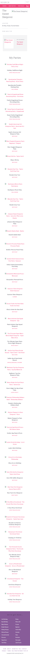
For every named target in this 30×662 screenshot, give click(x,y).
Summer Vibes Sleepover (14, 294)
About (9, 648)
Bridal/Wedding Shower (15, 362)
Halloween (15, 89)
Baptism (18, 627)
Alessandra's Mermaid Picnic (14, 279)
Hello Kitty (18, 629)
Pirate (17, 619)
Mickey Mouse (5, 629)
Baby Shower (5, 624)
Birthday (14, 136)
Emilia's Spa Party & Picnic (14, 433)
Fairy (17, 634)
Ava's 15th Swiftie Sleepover (15, 478)
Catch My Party (15, 1)
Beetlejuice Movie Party (15, 190)
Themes (4, 6)
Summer (15, 296)
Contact (24, 648)
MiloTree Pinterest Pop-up (20, 650)
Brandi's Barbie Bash (15, 235)
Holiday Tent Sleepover (15, 599)
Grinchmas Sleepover (14, 584)
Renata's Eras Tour (14, 175)
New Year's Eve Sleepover (14, 493)
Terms (9, 650)
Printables (21, 6)
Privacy (4, 650)
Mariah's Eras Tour (14, 205)
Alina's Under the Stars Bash (14, 309)
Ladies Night (14, 392)
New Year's (15, 495)
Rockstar (18, 637)
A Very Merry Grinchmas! (15, 508)
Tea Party (4, 642)
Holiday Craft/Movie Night (14, 70)
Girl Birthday (5, 619)
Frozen (17, 624)
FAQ (20, 648)
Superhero (4, 640)
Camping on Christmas (14, 538)
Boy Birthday (5, 621)
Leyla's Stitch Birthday (14, 448)
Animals (17, 632)
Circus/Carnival (5, 634)
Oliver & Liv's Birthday (14, 463)
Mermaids (18, 640)
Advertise (15, 648)
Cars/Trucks (18, 642)
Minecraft (18, 621)
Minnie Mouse (5, 632)
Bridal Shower (5, 627)
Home (4, 648)
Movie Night (14, 345)
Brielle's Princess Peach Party (14, 249)
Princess (4, 637)
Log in (27, 1)
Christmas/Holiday (14, 72)
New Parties (12, 6)
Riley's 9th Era (15, 160)
